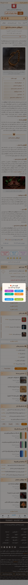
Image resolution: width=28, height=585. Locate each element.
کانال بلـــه (9, 294)
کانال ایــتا (19, 294)
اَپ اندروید (18, 299)
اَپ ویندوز (8, 299)
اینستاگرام (9, 291)
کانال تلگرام (18, 291)
